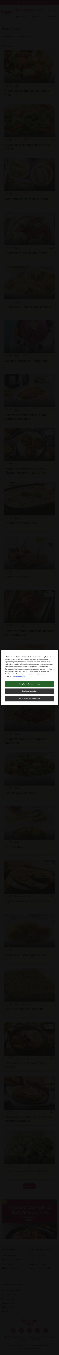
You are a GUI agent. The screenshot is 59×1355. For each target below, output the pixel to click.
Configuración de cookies (29, 698)
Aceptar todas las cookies (29, 684)
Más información (19, 676)
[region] (29, 677)
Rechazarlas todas (29, 691)
